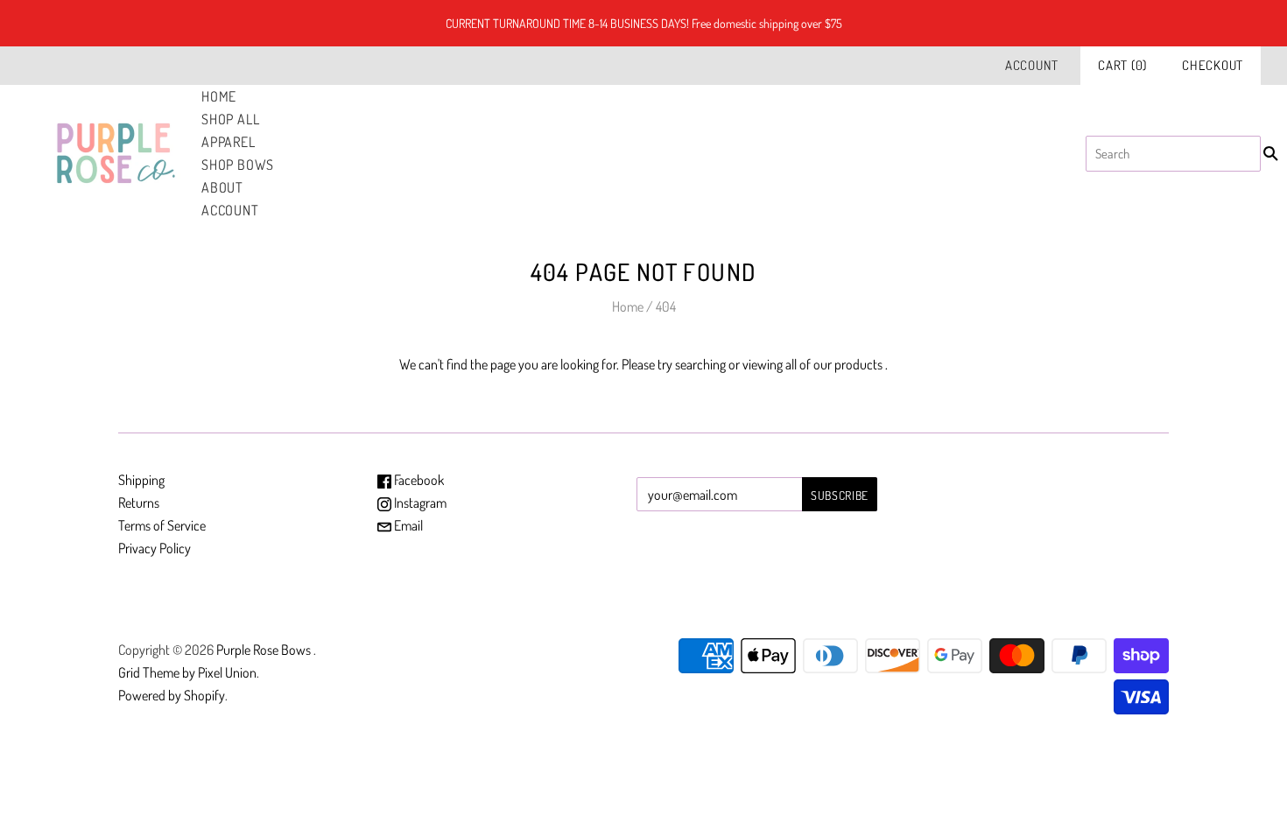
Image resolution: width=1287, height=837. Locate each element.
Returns (138, 502)
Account (1031, 65)
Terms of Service (162, 525)
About (222, 187)
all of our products (834, 364)
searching (700, 364)
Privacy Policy (154, 548)
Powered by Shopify (171, 695)
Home (218, 96)
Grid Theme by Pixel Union (187, 672)
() (1122, 65)
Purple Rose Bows (264, 649)
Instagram (419, 502)
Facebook (417, 480)
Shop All (230, 119)
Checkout (1212, 65)
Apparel (228, 142)
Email (407, 525)
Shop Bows (237, 164)
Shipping (141, 480)
